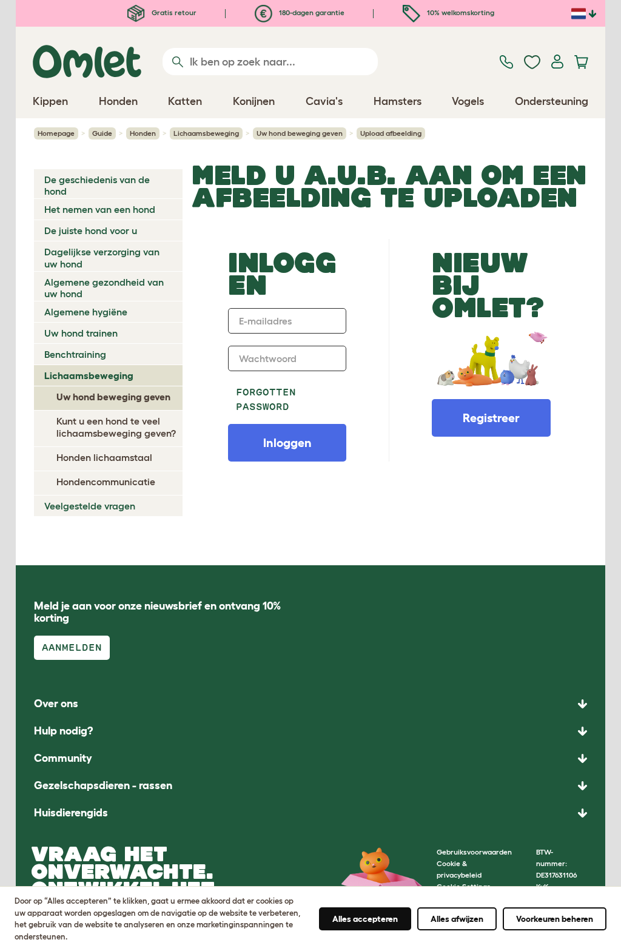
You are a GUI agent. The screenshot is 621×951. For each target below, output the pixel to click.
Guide (102, 133)
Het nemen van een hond (99, 209)
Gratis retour (173, 12)
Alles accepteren (365, 919)
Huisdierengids (71, 813)
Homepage (56, 133)
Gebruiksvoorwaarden (474, 852)
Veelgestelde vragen (89, 505)
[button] (310, 813)
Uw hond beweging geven (300, 133)
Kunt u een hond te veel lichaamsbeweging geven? (116, 426)
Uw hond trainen (81, 333)
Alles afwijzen (457, 919)
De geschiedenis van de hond (97, 185)
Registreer (491, 418)
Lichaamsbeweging (206, 133)
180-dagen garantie (310, 12)
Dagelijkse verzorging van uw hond (101, 257)
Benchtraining (75, 354)
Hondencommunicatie (105, 481)
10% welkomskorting (459, 12)
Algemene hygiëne (85, 311)
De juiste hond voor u (90, 230)
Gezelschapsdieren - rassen (103, 785)
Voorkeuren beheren (554, 919)
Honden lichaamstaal (104, 457)
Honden (143, 133)
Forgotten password (266, 399)
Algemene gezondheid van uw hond (104, 288)
